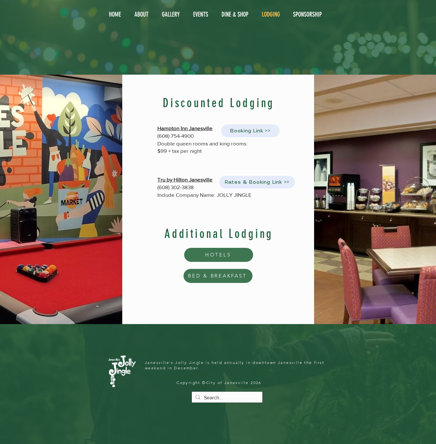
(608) (164, 136)
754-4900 (182, 136)
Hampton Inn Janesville (185, 128)
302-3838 (182, 187)
